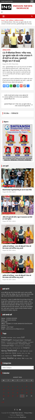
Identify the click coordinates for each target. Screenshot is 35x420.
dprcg (4, 350)
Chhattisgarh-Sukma (19, 345)
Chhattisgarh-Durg (10, 342)
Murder (14, 353)
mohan (2, 353)
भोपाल (23, 358)
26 (13, 396)
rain (26, 353)
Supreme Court (8, 355)
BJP (23, 337)
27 (17, 396)
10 (3, 390)
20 (17, 393)
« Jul (2, 402)
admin (14, 192)
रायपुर (30, 358)
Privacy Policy (28, 413)
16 (31, 390)
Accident (3, 337)
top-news (17, 355)
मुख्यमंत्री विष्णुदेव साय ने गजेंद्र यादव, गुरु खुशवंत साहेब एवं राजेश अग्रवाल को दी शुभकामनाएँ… (17, 105)
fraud (21, 351)
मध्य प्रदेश (27, 358)
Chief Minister (28, 345)
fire (18, 351)
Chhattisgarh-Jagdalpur (21, 342)
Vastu (26, 355)
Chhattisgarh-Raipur (7, 345)
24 (3, 396)
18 (8, 393)
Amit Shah (9, 337)
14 (22, 390)
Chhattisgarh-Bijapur (18, 340)
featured (12, 350)
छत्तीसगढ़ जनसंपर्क (6, 50)
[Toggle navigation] (3, 16)
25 (8, 396)
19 (13, 393)
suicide (2, 355)
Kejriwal (30, 351)
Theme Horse (20, 415)
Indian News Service (17, 413)
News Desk (15, 64)
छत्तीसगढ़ (19, 358)
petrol (23, 353)
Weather (10, 358)
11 (8, 390)
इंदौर (15, 358)
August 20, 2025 (7, 64)
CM (21, 348)
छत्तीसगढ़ (4, 185)
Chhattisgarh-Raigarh (24, 343)
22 (26, 393)
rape (29, 353)
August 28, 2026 (7, 192)
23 (31, 393)
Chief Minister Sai (16, 348)
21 (22, 393)
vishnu (3, 358)
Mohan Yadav (8, 353)
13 (17, 390)
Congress (26, 348)
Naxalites (19, 353)
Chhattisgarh (6, 340)
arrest (14, 337)
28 (22, 396)
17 (3, 393)
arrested (19, 337)
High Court (25, 351)
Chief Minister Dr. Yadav (6, 348)
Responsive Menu (32, 1)
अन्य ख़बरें (5, 166)
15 (26, 390)
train (24, 355)
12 (13, 390)
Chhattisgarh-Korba (12, 344)
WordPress (23, 417)
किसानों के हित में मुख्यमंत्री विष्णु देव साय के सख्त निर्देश (17, 190)
